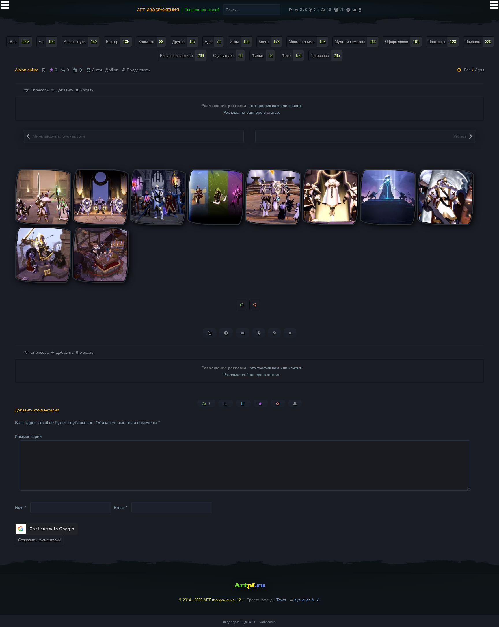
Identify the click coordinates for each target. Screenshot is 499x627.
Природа (478, 42)
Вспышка (150, 42)
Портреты (442, 42)
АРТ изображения (158, 10)
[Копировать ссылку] (209, 333)
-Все (19, 42)
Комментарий (28, 436)
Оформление (402, 42)
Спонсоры (39, 90)
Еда (213, 42)
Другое (183, 42)
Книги (269, 42)
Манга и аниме (307, 42)
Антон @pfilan (105, 70)
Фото (291, 55)
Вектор (117, 42)
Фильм (262, 55)
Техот (281, 600)
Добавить (64, 90)
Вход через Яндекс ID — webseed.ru (249, 622)
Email (120, 507)
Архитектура (80, 42)
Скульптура (228, 55)
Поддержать (138, 70)
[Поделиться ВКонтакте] (242, 333)
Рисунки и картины (182, 55)
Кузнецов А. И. (307, 600)
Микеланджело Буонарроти (59, 136)
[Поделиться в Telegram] (226, 333)
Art (47, 42)
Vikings (459, 136)
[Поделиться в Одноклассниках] (258, 333)
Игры (240, 42)
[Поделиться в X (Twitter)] (290, 333)
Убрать (86, 90)
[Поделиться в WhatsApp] (274, 333)
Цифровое (325, 55)
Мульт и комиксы (355, 42)
